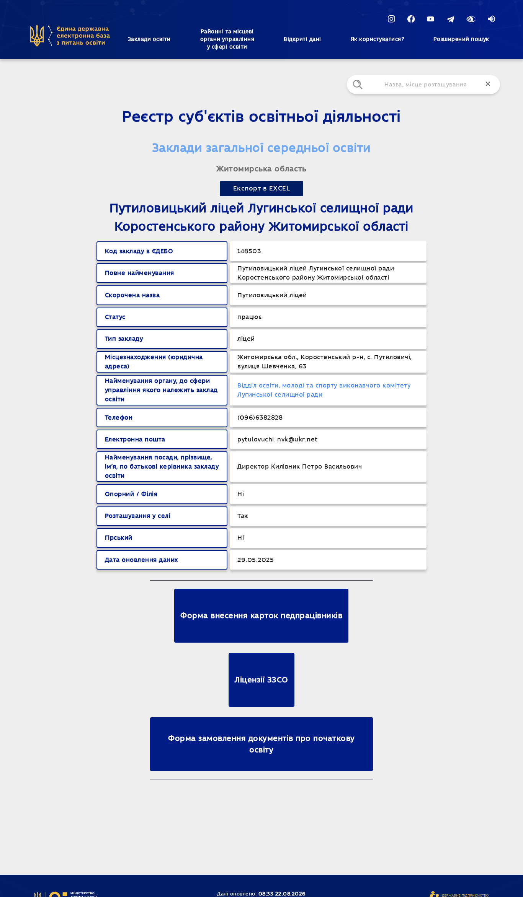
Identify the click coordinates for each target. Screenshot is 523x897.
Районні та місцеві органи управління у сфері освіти (227, 39)
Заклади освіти (149, 39)
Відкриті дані (302, 39)
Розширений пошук (461, 39)
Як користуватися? (377, 39)
